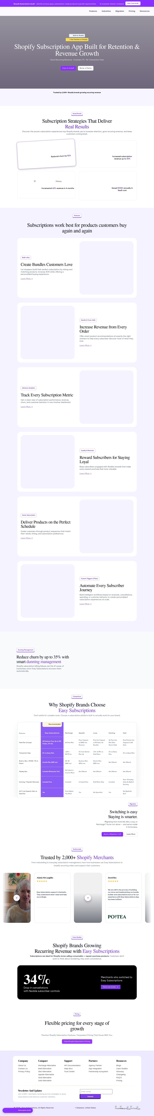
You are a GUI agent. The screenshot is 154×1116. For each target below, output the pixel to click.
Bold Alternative (44, 1069)
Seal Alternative (44, 1078)
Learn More (131, 834)
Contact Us (23, 1069)
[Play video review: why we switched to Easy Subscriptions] (88, 898)
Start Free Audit (133, 3)
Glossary (120, 1071)
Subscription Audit (24, 1111)
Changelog (121, 1074)
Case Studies (122, 1069)
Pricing (132, 11)
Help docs (68, 1069)
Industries (106, 11)
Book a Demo (86, 68)
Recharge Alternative (47, 1065)
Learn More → (27, 279)
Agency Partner (95, 1065)
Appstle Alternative (46, 1074)
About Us (22, 1065)
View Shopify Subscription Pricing (77, 1041)
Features (93, 11)
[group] (77, 759)
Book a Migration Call (112, 834)
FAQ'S (119, 1078)
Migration (119, 11)
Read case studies (109, 987)
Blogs (118, 1065)
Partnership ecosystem (98, 1071)
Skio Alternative (44, 1071)
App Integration (95, 1069)
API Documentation (72, 1065)
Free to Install (68, 68)
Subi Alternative (44, 1080)
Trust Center (69, 1071)
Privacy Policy (24, 1071)
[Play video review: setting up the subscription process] (17, 898)
